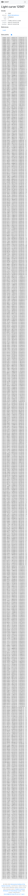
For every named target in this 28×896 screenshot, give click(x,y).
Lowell (4, 30)
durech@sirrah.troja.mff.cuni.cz (12, 894)
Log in (22, 894)
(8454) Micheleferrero (13, 15)
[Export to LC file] (12, 34)
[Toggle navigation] (25, 2)
